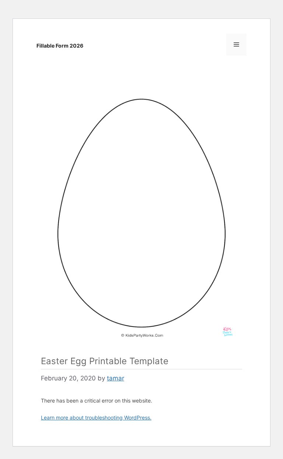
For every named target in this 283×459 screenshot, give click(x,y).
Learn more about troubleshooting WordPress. (96, 417)
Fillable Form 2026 (59, 45)
